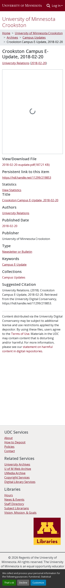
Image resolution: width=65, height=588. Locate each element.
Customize (38, 582)
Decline (23, 582)
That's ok (9, 582)
